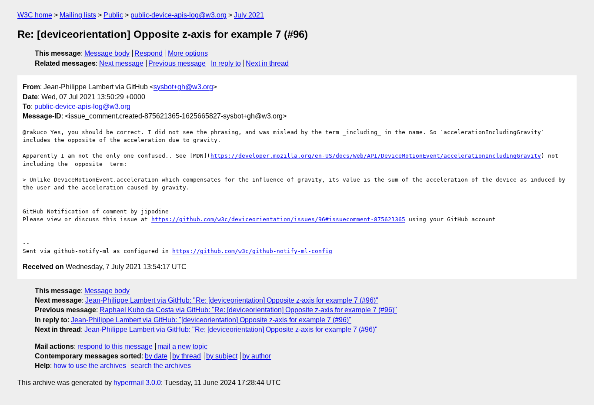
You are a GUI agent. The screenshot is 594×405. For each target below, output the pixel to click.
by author (256, 356)
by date (156, 356)
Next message (121, 63)
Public (113, 15)
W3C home (34, 15)
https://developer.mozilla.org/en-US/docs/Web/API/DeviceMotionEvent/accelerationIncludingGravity (375, 155)
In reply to (226, 63)
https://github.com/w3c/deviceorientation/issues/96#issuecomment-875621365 (278, 219)
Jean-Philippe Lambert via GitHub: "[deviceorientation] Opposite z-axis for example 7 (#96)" (211, 320)
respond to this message (115, 346)
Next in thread (267, 63)
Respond (148, 53)
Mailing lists (78, 15)
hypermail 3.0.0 (137, 382)
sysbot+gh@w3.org (183, 87)
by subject (221, 356)
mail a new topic (182, 346)
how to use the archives (89, 365)
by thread (186, 356)
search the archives (161, 365)
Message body (107, 53)
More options (188, 53)
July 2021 (249, 15)
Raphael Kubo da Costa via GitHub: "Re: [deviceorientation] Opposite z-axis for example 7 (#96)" (248, 310)
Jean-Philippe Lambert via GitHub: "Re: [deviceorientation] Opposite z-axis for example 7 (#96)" (231, 300)
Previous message (177, 63)
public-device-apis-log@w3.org (178, 15)
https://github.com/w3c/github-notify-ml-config (252, 251)
